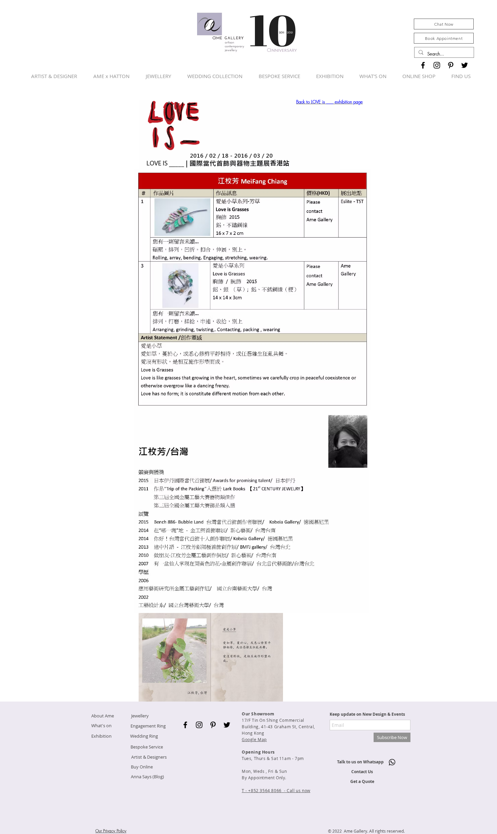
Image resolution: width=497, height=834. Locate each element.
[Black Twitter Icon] (464, 65)
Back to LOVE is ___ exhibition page (329, 102)
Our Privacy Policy (110, 831)
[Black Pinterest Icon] (450, 65)
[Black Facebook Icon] (423, 65)
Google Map (254, 739)
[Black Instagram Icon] (436, 65)
